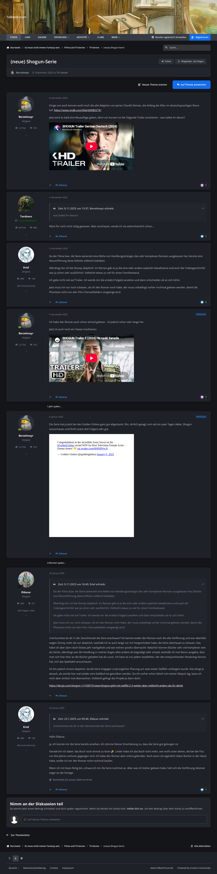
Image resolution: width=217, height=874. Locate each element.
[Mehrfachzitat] (50, 185)
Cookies (54, 868)
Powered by (194, 868)
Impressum (68, 868)
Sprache (13, 868)
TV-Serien (62, 72)
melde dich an (135, 808)
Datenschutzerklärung (34, 868)
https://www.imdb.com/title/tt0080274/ (77, 110)
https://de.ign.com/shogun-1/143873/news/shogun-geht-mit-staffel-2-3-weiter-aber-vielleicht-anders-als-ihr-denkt (116, 685)
